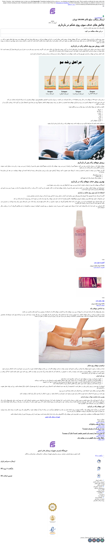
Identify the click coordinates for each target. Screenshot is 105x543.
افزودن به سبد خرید (99, 267)
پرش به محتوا (71, 4)
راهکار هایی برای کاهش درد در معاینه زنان (90, 438)
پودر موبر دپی (100, 300)
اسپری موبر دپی (99, 262)
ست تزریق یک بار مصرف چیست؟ (93, 429)
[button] (101, 421)
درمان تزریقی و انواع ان (96, 424)
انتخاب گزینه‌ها (100, 305)
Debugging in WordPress (62, 3)
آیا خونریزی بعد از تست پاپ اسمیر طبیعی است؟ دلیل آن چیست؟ (83, 433)
